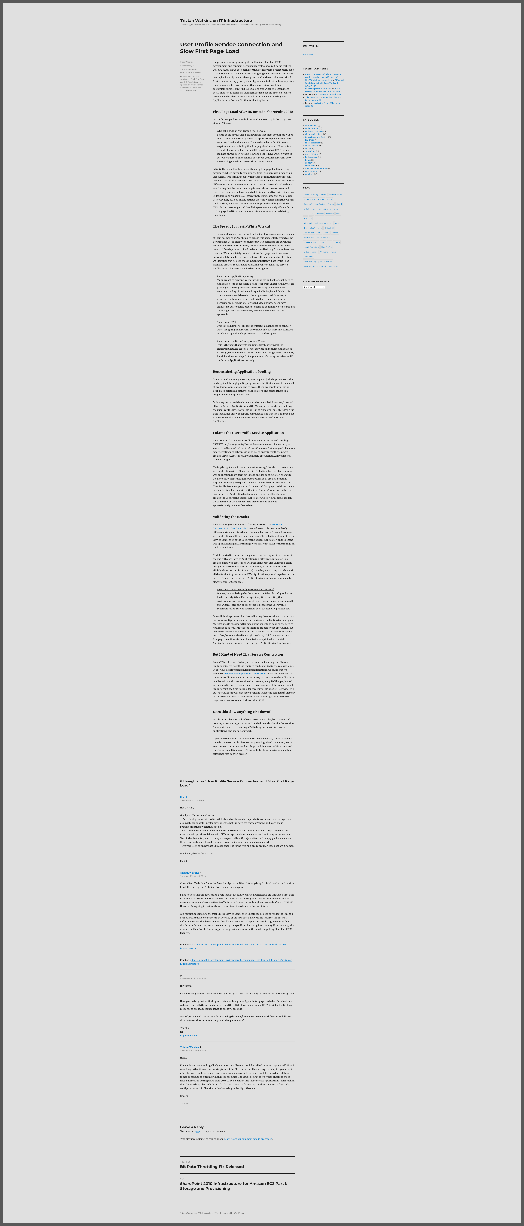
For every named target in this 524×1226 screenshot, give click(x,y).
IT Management (312, 143)
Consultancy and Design (316, 137)
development (325, 209)
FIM (311, 214)
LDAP (312, 228)
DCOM (307, 209)
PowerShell (309, 233)
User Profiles (190, 90)
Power (308, 160)
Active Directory (311, 194)
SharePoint (198, 72)
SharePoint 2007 (324, 237)
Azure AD (308, 204)
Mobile (308, 148)
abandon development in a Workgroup (245, 673)
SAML (326, 233)
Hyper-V (330, 214)
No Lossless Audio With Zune (328, 94)
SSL (329, 242)
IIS (311, 218)
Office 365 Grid (311, 154)
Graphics (320, 214)
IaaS (338, 214)
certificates (320, 204)
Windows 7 (308, 257)
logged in (199, 1131)
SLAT (323, 242)
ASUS (329, 199)
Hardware (309, 140)
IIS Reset (189, 82)
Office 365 (329, 228)
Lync (320, 228)
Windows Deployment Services (318, 261)
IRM (305, 228)
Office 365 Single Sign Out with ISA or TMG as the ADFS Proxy (324, 83)
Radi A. (184, 797)
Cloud (339, 204)
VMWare (324, 252)
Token (337, 242)
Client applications (188, 69)
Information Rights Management (318, 223)
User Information (311, 247)
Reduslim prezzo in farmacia (318, 89)
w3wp (333, 252)
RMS (319, 233)
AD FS (324, 194)
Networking (310, 151)
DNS (336, 209)
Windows (309, 174)
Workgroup (334, 266)
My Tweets (308, 55)
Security (308, 163)
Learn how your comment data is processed (248, 1139)
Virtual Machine (311, 252)
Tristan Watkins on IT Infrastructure (216, 20)
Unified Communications (316, 168)
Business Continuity (314, 131)
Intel (337, 223)
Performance (186, 72)
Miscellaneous (311, 146)
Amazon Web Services (190, 76)
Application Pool (187, 79)
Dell (314, 209)
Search (334, 233)
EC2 (305, 214)
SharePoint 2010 (311, 242)
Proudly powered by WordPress (229, 1213)
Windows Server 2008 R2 (315, 266)
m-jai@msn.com (189, 1035)
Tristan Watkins (186, 62)
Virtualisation (311, 171)
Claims (331, 204)
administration (335, 194)
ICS (305, 218)
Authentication (311, 128)
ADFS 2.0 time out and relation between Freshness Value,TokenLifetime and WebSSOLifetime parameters (323, 77)
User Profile (326, 247)
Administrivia (311, 125)
